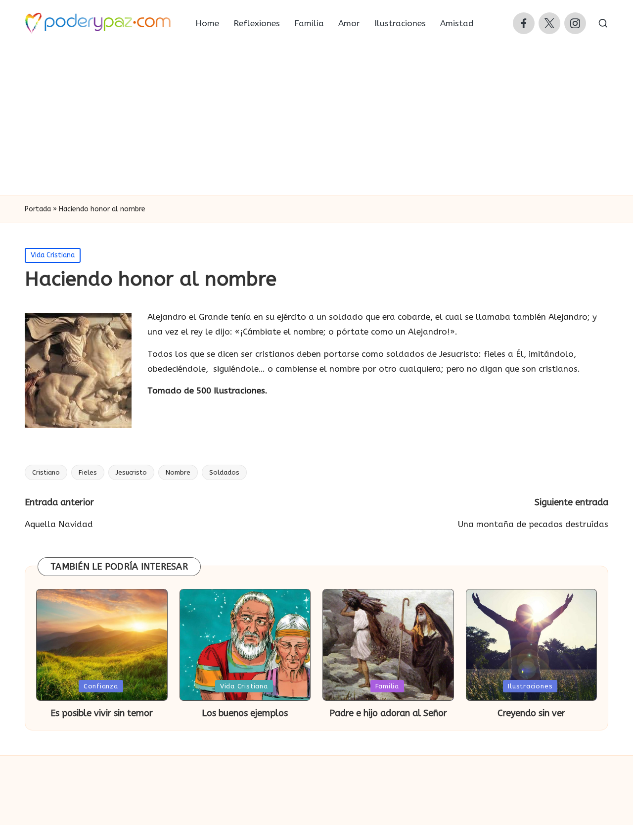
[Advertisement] (316, 121)
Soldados (224, 472)
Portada (38, 209)
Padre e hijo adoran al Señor (388, 713)
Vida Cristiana (53, 255)
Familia (387, 686)
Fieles (88, 472)
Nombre (178, 472)
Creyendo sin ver (531, 713)
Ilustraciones (530, 686)
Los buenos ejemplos (245, 713)
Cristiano (46, 472)
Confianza (101, 686)
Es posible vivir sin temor (101, 713)
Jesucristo (131, 472)
